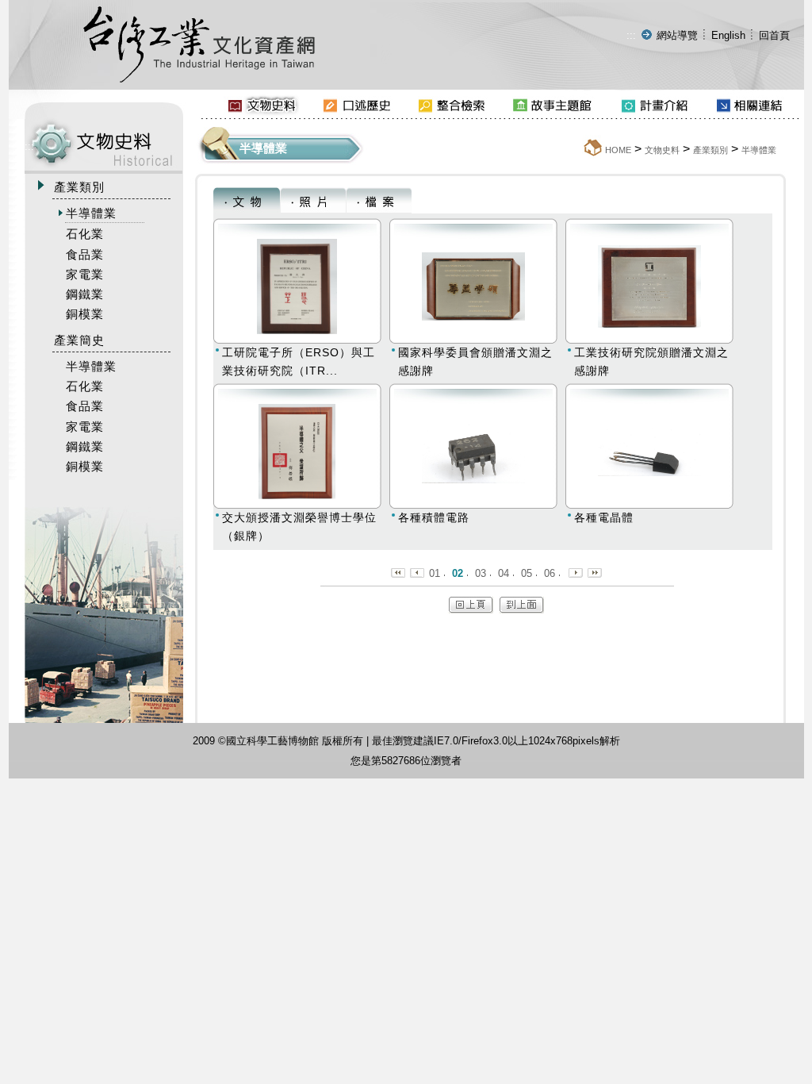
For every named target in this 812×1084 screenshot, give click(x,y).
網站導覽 (677, 35)
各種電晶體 (604, 517)
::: (631, 35)
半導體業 (758, 150)
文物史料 (662, 150)
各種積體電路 (433, 517)
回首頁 (774, 35)
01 (434, 573)
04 (503, 573)
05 (526, 573)
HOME (618, 150)
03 (480, 573)
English (728, 35)
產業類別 (710, 150)
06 (549, 573)
